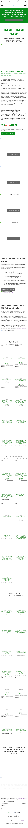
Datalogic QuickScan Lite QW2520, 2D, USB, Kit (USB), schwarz (7, 692)
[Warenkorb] (25, 5)
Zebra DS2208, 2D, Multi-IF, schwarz (21, 672)
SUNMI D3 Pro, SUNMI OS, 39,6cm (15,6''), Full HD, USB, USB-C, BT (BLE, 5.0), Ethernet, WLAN (7, 496)
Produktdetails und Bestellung (8, 133)
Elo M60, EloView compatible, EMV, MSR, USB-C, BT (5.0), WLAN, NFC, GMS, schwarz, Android (21, 381)
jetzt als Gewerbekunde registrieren (14, 20)
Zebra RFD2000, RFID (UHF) (7, 379)
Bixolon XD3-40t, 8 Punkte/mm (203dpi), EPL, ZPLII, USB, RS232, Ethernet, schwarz (21, 651)
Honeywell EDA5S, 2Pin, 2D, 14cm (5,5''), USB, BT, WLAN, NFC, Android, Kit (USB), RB (7, 441)
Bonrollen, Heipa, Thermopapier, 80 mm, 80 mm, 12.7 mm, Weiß (7, 578)
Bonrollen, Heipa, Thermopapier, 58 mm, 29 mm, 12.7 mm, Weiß (21, 557)
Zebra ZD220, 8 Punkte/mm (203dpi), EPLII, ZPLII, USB (21, 730)
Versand (22, 820)
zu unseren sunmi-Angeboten (8, 289)
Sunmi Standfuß (7, 535)
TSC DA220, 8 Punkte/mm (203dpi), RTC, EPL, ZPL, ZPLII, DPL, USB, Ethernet (21, 631)
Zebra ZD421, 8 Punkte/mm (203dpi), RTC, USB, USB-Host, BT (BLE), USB (7, 611)
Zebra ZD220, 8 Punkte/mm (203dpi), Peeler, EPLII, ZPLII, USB (7, 631)
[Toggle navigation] (2, 5)
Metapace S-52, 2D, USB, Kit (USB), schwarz (21, 691)
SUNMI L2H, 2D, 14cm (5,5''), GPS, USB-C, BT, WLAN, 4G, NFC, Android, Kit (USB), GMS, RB (7, 360)
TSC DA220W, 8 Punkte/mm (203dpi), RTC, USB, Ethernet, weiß (7, 651)
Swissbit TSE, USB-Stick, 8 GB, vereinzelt (21, 495)
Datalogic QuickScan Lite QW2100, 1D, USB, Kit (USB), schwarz (7, 730)
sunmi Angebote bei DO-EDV (7, 292)
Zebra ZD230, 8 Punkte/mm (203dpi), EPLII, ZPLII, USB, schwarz (7, 672)
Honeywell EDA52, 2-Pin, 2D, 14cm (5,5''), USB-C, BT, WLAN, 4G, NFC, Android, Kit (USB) (21, 441)
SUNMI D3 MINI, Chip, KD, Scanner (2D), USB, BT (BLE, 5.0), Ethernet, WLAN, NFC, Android (7, 475)
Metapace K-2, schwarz (7, 516)
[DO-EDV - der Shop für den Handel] (13, 5)
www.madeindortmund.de (21, 328)
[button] (9, 1)
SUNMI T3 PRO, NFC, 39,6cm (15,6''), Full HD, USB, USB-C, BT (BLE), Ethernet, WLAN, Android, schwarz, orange (7, 558)
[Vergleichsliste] (17, 1)
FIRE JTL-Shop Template (19, 824)
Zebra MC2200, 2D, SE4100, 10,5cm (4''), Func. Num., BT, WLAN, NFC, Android (21, 359)
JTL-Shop (11, 824)
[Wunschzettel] (25, 1)
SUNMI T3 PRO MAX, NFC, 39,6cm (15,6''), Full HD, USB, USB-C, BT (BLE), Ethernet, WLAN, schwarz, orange (21, 537)
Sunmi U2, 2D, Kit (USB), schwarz (21, 517)
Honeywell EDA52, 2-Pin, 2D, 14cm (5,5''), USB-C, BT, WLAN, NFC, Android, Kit (21, 421)
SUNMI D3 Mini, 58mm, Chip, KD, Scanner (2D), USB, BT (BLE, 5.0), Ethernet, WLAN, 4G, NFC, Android (21, 475)
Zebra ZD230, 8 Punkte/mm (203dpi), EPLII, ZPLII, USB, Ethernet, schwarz (21, 611)
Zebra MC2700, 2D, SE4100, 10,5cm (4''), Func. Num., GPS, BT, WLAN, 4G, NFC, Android (21, 401)
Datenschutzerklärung (22, 798)
